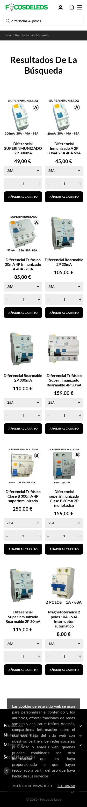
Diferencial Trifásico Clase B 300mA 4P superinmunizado (23, 496)
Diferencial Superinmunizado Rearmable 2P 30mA (23, 616)
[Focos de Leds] (26, 7)
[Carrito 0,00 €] (71, 7)
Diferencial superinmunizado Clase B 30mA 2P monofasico (64, 498)
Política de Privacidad (32, 786)
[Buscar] (8, 21)
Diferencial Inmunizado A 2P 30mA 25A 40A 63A (64, 148)
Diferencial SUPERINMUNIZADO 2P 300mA (23, 148)
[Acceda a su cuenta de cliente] (60, 7)
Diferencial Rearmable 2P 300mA (23, 377)
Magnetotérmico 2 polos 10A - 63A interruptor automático (64, 619)
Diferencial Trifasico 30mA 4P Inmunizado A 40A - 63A (23, 264)
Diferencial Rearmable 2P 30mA (64, 261)
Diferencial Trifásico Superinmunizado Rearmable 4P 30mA (64, 380)
